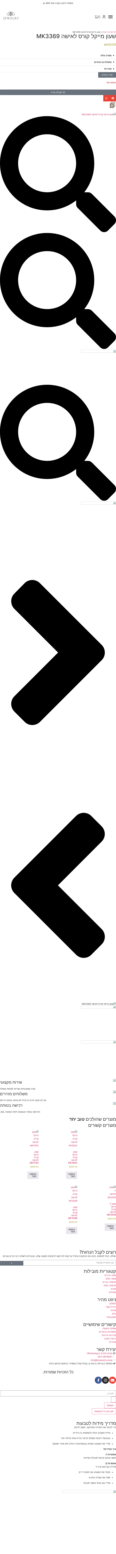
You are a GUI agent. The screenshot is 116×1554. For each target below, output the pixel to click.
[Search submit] (113, 1399)
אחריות (108, 68)
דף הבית (112, 32)
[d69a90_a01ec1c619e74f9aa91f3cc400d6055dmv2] (98, 351)
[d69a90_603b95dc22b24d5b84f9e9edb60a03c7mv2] (99, 114)
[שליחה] (11, 1263)
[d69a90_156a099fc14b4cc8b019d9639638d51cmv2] (98, 503)
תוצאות (110, 1405)
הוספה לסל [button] (71, 1175)
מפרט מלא (106, 55)
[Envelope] (112, 1380)
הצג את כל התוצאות (104, 1411)
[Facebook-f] (98, 1380)
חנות (105, 32)
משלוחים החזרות (103, 62)
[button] (110, 17)
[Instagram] (105, 1380)
